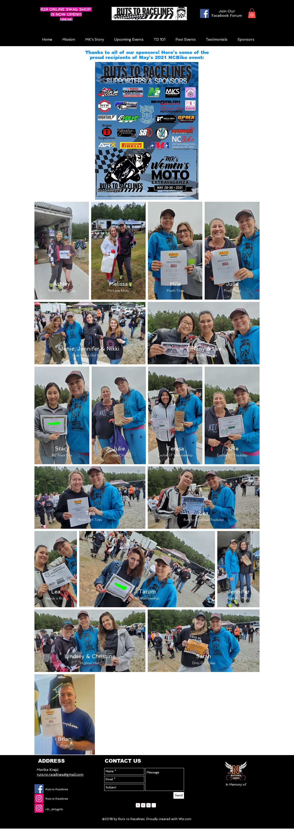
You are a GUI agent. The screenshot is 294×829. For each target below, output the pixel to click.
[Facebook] (204, 13)
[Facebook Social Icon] (39, 788)
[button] (252, 13)
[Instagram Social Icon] (39, 798)
